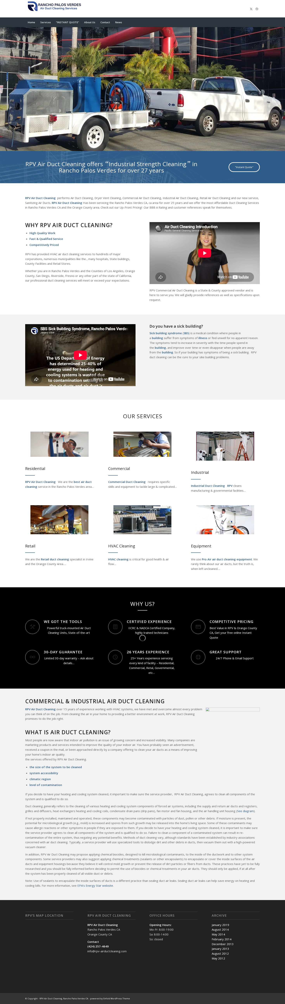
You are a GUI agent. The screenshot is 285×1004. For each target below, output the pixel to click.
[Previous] (3, 85)
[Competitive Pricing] (198, 627)
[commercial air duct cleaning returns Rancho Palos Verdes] (142, 444)
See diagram (245, 811)
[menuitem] (31, 22)
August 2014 (220, 929)
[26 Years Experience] (115, 657)
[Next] (281, 85)
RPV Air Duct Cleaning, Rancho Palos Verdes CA (64, 998)
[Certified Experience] (115, 627)
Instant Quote (217, 103)
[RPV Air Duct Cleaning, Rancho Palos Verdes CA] (54, 8)
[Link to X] (251, 9)
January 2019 (220, 925)
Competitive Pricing (231, 621)
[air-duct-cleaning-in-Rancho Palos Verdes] (59, 444)
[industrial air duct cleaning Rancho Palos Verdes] (225, 446)
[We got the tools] (32, 627)
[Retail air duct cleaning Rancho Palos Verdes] (59, 519)
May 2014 (218, 934)
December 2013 (223, 944)
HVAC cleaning (118, 559)
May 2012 (218, 958)
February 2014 (221, 939)
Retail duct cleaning (54, 559)
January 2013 (220, 949)
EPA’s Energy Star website (95, 885)
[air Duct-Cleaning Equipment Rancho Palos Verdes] (225, 519)
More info (186, 103)
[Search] (257, 22)
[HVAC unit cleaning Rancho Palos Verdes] (142, 519)
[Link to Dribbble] (257, 9)
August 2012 (220, 953)
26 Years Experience (148, 651)
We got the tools (63, 621)
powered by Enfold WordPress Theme (110, 998)
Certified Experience (149, 621)
